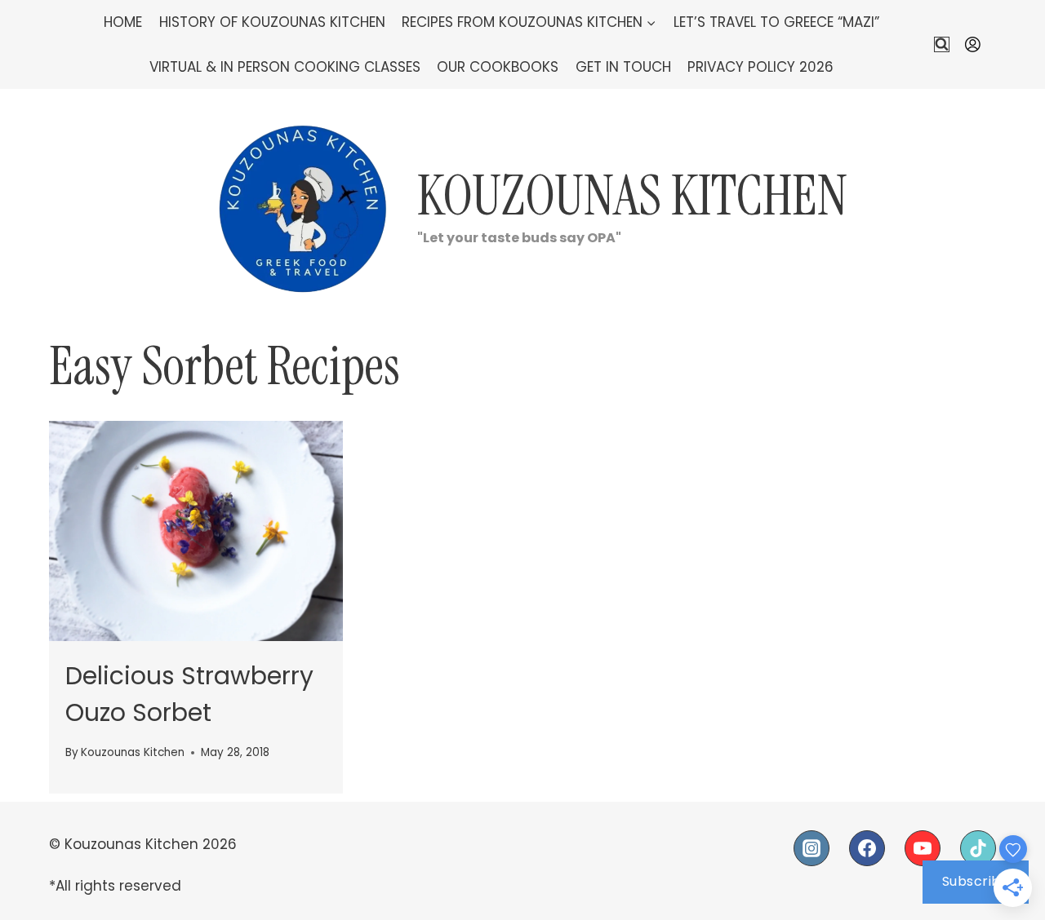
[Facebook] (867, 848)
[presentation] (196, 531)
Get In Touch (623, 67)
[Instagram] (811, 848)
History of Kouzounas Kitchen (272, 22)
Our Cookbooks (497, 67)
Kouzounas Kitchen (133, 752)
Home (123, 22)
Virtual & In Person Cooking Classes (284, 67)
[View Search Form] (941, 44)
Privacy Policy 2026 (760, 67)
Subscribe (976, 881)
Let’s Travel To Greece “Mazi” (776, 22)
